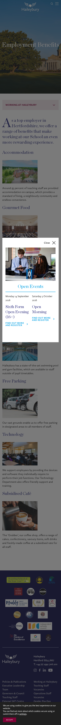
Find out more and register (14, 324)
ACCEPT (9, 720)
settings (23, 714)
